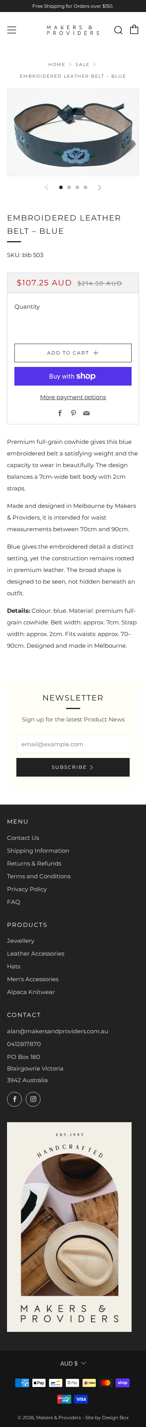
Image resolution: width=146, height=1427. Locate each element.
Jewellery (20, 940)
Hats (13, 966)
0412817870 (24, 1044)
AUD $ (68, 1363)
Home (56, 64)
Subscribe (69, 767)
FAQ (13, 902)
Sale (83, 64)
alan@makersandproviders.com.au (57, 1031)
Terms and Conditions (38, 876)
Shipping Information (38, 850)
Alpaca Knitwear (31, 992)
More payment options (73, 397)
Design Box (115, 1417)
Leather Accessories (35, 953)
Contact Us (23, 837)
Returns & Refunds (34, 863)
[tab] (61, 187)
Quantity (27, 306)
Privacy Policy (27, 889)
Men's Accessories (32, 979)
